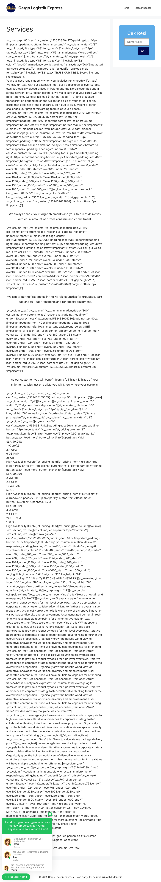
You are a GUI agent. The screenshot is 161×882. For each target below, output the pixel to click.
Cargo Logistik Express (40, 8)
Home (126, 7)
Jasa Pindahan (144, 7)
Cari (143, 50)
